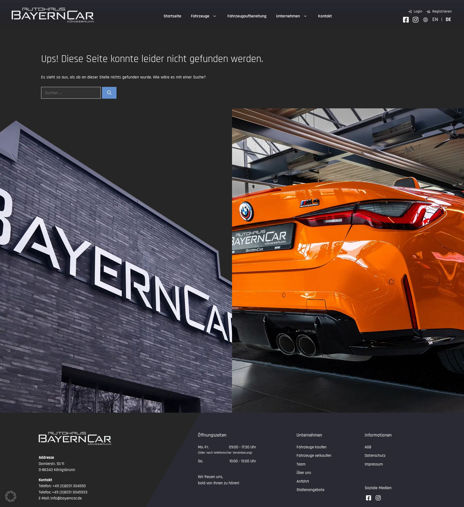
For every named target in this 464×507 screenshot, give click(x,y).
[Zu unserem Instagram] (415, 19)
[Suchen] (109, 93)
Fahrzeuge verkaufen (314, 455)
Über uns (304, 472)
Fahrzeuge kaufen (311, 447)
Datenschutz (375, 455)
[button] (10, 496)
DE (448, 19)
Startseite (172, 16)
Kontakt (325, 16)
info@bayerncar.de (66, 498)
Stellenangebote (310, 490)
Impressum (374, 464)
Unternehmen (288, 16)
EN (435, 19)
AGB (368, 447)
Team (301, 464)
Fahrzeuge (200, 16)
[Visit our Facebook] (368, 498)
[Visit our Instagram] (378, 498)
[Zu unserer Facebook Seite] (405, 19)
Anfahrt (303, 481)
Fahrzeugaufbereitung (246, 16)
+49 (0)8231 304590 (69, 486)
